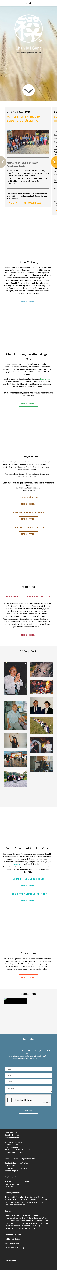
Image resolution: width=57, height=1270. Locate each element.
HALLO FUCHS (10, 1239)
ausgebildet (18, 864)
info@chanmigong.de (14, 1152)
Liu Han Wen (45, 379)
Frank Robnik (10, 1247)
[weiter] (28, 90)
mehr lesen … (28, 301)
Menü (28, 3)
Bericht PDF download (26, 202)
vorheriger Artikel (3, 162)
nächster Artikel (54, 162)
